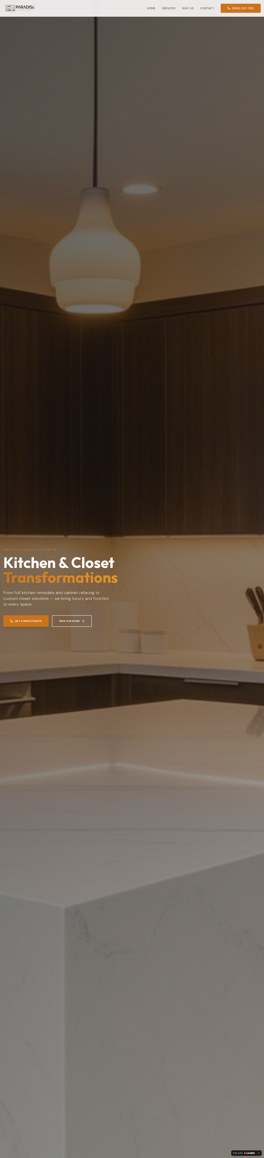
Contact (207, 8)
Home (151, 8)
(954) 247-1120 (243, 8)
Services (169, 8)
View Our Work (69, 621)
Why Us (187, 8)
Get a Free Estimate (28, 621)
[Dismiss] (259, 1153)
